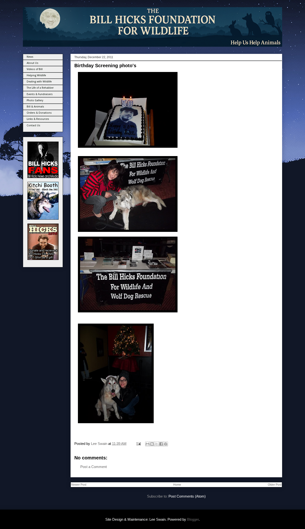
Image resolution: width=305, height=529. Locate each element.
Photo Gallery (35, 100)
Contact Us (33, 125)
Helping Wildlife (36, 75)
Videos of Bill (35, 69)
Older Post (274, 484)
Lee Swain (99, 444)
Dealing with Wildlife (39, 81)
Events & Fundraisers (40, 94)
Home (177, 484)
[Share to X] (156, 444)
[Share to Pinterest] (165, 444)
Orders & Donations (39, 112)
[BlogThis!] (152, 444)
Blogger (193, 519)
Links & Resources (38, 119)
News (30, 56)
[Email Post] (138, 444)
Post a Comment (93, 467)
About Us (32, 63)
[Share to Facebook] (161, 444)
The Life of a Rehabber (40, 87)
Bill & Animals (35, 106)
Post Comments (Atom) (187, 496)
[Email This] (147, 444)
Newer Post (78, 484)
